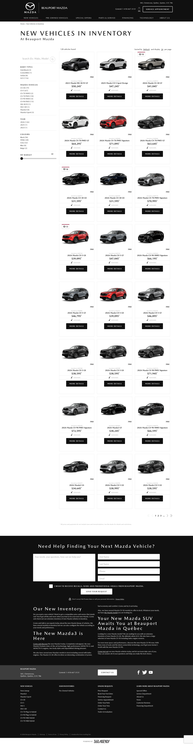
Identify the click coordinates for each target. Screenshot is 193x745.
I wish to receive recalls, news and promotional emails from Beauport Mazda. (99, 586)
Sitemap (42, 734)
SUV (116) (24, 78)
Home (22, 24)
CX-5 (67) (24, 91)
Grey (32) (24, 143)
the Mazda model (111, 613)
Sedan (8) (24, 76)
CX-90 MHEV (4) (26, 99)
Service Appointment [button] (157, 9)
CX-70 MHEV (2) (26, 93)
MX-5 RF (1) (25, 107)
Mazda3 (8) (24, 110)
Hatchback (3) (25, 70)
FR (139, 8)
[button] (146, 49)
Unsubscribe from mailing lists (81, 734)
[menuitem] (31, 19)
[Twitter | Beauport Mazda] (144, 672)
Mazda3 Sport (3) (27, 112)
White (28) (24, 140)
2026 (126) (24, 122)
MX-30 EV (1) (25, 104)
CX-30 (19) (24, 88)
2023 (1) (23, 128)
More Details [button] (76, 96)
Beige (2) (23, 148)
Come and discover (40, 644)
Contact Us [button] (107, 672)
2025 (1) (23, 125)
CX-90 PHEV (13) (27, 101)
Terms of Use (52, 734)
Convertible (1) (26, 73)
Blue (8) (23, 145)
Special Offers (84, 18)
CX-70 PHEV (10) (27, 96)
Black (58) (24, 137)
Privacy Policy (120, 599)
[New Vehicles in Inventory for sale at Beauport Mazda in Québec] (167, 515)
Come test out (103, 651)
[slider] (21, 158)
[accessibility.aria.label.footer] (102, 741)
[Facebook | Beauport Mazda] (138, 672)
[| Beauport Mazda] (151, 672)
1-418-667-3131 (129, 9)
